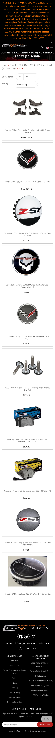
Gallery (14, 678)
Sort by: (5, 84)
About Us (14, 660)
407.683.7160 (29, 648)
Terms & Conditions (15, 702)
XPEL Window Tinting (40, 695)
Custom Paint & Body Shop (40, 671)
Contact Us (14, 665)
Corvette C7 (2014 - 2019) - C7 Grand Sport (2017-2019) (27, 66)
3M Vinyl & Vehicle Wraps (40, 690)
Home (5, 65)
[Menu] (51, 47)
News (15, 682)
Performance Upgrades (40, 685)
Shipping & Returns (14, 697)
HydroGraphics (40, 675)
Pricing (14, 687)
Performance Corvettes (23, 731)
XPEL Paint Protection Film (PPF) (40, 680)
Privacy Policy (14, 692)
